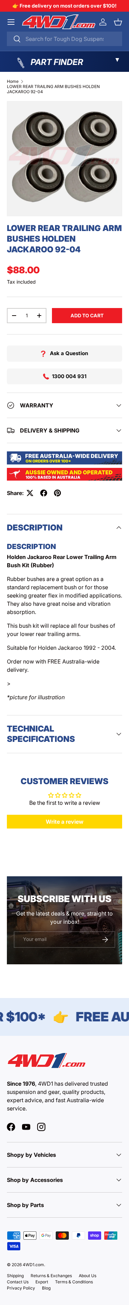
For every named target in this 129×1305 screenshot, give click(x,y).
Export (41, 1281)
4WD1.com (33, 1264)
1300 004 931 (69, 376)
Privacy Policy (21, 1288)
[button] (118, 22)
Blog (46, 1288)
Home (13, 81)
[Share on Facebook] (44, 493)
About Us (87, 1275)
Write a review (65, 821)
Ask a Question (69, 353)
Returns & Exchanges (51, 1275)
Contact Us (18, 1281)
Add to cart (87, 315)
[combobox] (64, 39)
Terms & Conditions (74, 1281)
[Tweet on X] (30, 493)
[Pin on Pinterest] (57, 493)
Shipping (15, 1275)
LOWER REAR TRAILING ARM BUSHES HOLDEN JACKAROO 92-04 (53, 89)
